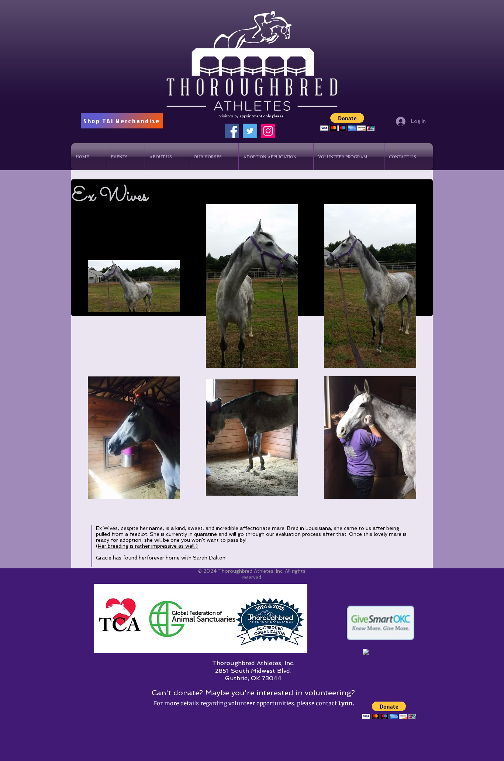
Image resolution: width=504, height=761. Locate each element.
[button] (347, 122)
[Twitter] (250, 131)
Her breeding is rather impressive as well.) (148, 546)
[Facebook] (232, 131)
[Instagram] (268, 131)
